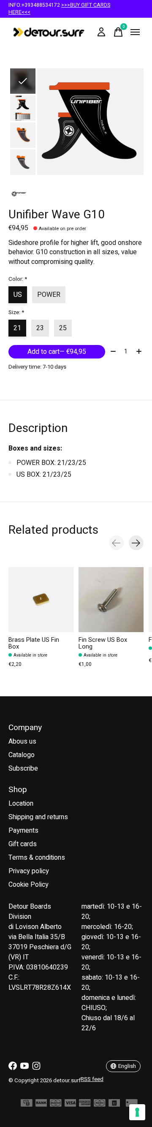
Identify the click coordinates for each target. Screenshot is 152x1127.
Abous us (22, 741)
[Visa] (70, 1104)
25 (63, 328)
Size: (16, 312)
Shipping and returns (38, 817)
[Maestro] (100, 1104)
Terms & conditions (36, 858)
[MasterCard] (56, 1104)
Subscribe (23, 768)
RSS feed (92, 1079)
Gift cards (22, 844)
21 (17, 328)
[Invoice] (114, 1104)
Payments (23, 831)
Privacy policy (28, 871)
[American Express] (85, 1104)
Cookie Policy (28, 885)
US (18, 295)
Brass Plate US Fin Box (33, 643)
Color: (17, 279)
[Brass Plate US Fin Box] (40, 599)
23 (40, 328)
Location (20, 803)
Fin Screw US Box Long (103, 643)
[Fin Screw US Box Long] (111, 599)
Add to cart (56, 352)
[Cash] (27, 1104)
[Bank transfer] (41, 1104)
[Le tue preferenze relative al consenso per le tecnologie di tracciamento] (137, 1112)
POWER (48, 295)
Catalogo (21, 755)
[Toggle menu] (135, 32)
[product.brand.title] (76, 193)
